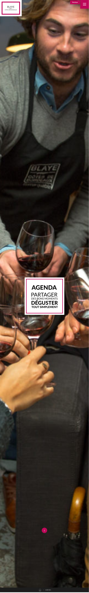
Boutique (75, 2)
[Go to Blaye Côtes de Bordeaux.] (40, 589)
